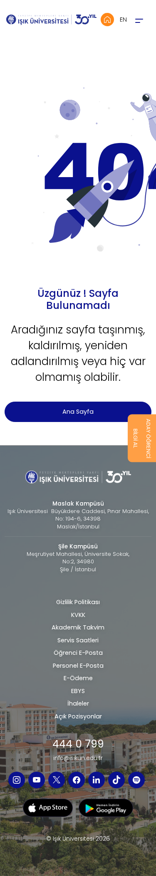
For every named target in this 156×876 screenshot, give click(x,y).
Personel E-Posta (78, 665)
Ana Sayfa (78, 411)
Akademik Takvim (78, 627)
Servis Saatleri (78, 640)
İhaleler (78, 703)
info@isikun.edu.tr (78, 758)
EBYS (78, 691)
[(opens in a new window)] (16, 780)
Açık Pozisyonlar (78, 716)
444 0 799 (78, 744)
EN (123, 19)
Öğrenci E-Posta (78, 653)
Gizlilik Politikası (78, 602)
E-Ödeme (78, 678)
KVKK (78, 615)
